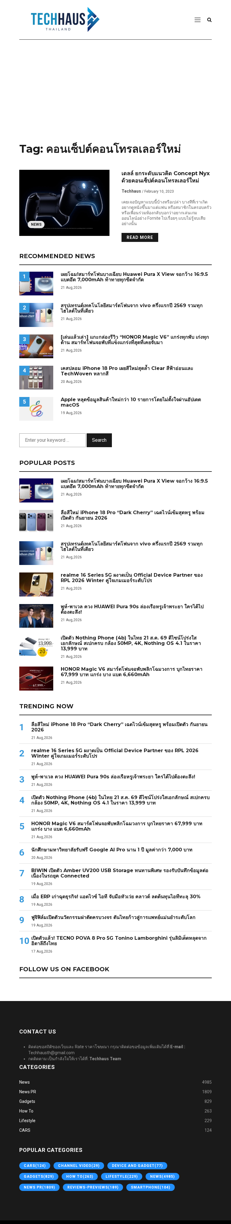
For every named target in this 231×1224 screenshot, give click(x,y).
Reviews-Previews (93, 1187)
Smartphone (150, 1187)
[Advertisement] (115, 89)
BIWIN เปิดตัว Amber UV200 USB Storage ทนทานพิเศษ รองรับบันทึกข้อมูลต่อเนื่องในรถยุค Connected (119, 873)
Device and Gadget (137, 1166)
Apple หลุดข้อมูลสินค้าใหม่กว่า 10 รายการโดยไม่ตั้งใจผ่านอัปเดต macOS (131, 402)
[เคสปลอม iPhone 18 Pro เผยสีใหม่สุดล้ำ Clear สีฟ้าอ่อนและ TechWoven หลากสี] (36, 377)
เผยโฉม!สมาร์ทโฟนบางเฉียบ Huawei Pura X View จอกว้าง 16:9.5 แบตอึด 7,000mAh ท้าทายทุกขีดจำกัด (134, 277)
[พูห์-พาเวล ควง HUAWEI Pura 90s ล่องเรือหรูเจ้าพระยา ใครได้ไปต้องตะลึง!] (36, 616)
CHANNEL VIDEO (79, 1166)
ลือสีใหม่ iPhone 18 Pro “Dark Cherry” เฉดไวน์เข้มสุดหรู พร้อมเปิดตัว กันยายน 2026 (133, 515)
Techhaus (131, 191)
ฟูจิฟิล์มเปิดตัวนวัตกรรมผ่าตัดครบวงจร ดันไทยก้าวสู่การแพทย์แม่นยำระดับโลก (113, 917)
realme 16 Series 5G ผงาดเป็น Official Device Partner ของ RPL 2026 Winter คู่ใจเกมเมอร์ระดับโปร (132, 577)
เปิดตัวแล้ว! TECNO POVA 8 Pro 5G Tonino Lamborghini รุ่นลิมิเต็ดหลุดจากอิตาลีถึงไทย (119, 941)
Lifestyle (27, 1120)
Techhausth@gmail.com (51, 1052)
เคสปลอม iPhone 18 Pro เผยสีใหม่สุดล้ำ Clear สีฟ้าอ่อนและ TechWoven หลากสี (127, 371)
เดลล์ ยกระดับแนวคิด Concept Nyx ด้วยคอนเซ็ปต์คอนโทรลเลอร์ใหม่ (166, 177)
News (36, 224)
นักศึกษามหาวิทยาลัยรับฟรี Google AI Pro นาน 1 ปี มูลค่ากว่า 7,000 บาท (111, 850)
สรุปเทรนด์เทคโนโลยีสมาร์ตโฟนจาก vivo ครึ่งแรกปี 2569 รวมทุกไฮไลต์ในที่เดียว (132, 308)
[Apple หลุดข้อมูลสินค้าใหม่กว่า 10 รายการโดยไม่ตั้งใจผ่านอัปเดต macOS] (36, 409)
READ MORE (140, 237)
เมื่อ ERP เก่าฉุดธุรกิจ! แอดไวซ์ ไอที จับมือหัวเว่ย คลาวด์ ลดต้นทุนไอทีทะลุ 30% (116, 896)
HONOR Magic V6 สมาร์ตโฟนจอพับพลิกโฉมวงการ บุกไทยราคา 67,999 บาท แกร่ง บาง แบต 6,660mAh (131, 672)
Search (99, 440)
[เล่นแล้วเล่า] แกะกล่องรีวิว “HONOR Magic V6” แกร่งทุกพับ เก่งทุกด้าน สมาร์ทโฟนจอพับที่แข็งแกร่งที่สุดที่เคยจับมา (135, 339)
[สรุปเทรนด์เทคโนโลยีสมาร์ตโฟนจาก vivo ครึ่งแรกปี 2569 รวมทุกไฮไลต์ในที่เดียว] (36, 315)
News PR (27, 1091)
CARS (24, 1130)
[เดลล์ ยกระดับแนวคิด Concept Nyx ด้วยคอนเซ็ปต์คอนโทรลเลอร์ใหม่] (64, 203)
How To (26, 1111)
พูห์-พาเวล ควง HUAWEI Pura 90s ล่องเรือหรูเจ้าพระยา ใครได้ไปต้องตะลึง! (132, 609)
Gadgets (27, 1101)
